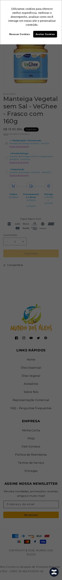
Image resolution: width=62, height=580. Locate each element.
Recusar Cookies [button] (19, 34)
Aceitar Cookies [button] (45, 34)
